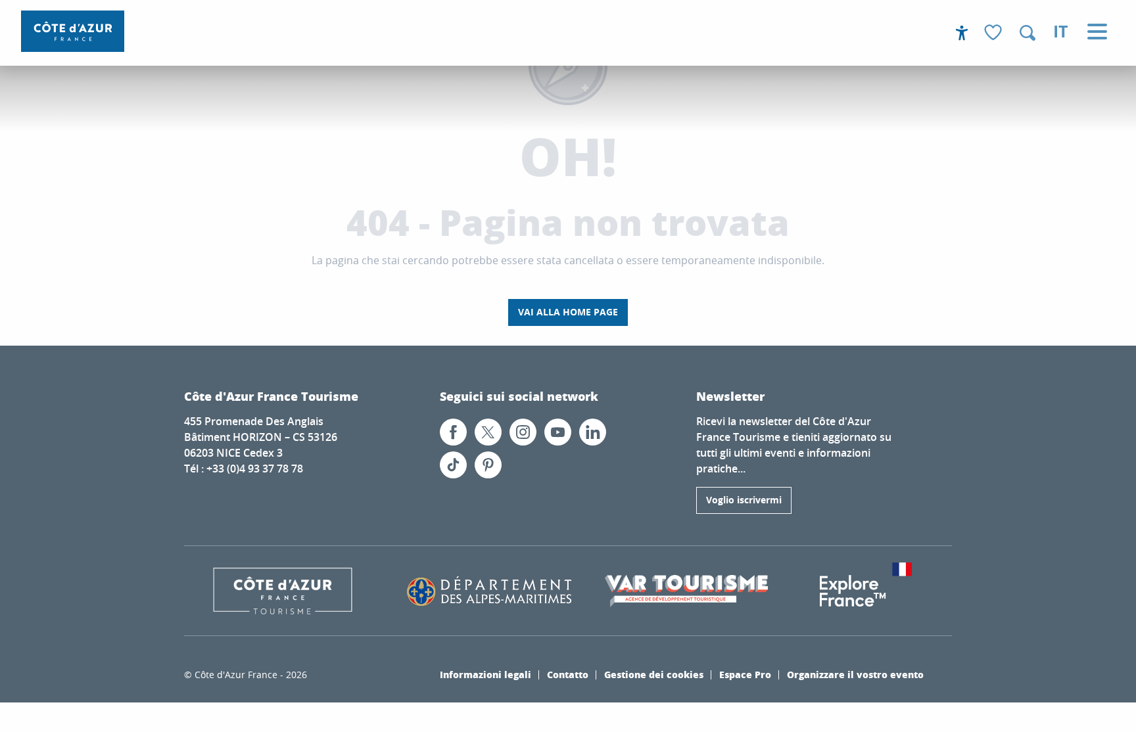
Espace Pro (745, 674)
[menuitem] (72, 31)
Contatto (567, 674)
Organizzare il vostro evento (855, 674)
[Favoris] (994, 33)
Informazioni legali (485, 674)
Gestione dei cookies (653, 674)
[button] (1027, 33)
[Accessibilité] (962, 33)
